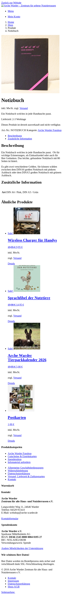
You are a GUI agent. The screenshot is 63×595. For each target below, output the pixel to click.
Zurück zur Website (11, 2)
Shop (10, 25)
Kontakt (12, 479)
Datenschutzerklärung (19, 473)
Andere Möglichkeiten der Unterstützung (22, 548)
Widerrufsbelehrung (18, 470)
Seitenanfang (8, 592)
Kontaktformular (9, 518)
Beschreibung (15, 135)
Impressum (13, 580)
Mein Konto (14, 16)
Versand (24, 108)
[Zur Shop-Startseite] (28, 5)
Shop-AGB (14, 586)
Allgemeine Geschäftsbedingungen (25, 467)
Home (11, 22)
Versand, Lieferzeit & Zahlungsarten (26, 476)
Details (11, 263)
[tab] (35, 135)
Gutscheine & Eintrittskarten (22, 456)
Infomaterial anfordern (19, 462)
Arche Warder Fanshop (50, 130)
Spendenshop (14, 459)
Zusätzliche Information (20, 138)
